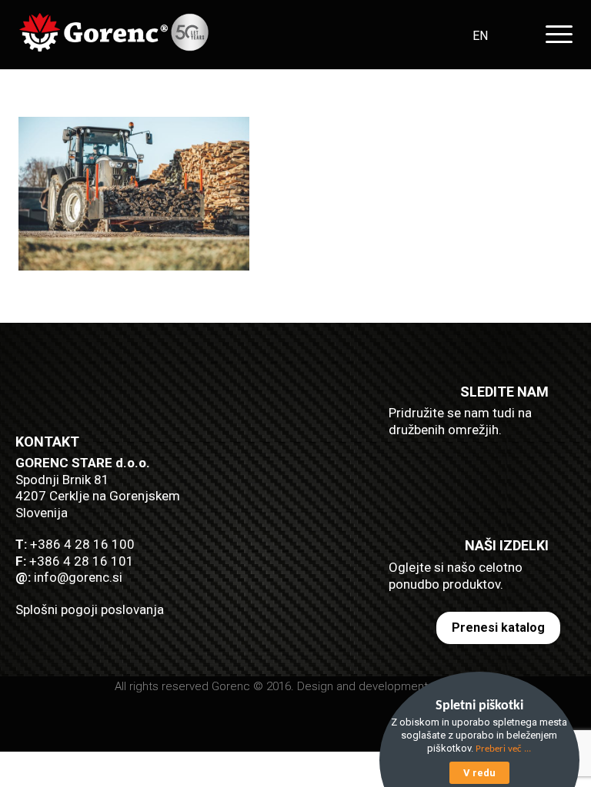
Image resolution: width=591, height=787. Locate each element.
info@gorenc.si (78, 577)
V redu (479, 773)
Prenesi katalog (498, 627)
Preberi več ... (503, 749)
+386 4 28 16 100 (82, 544)
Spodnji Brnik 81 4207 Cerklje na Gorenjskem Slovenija (97, 496)
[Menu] (555, 34)
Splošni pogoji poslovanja (89, 609)
